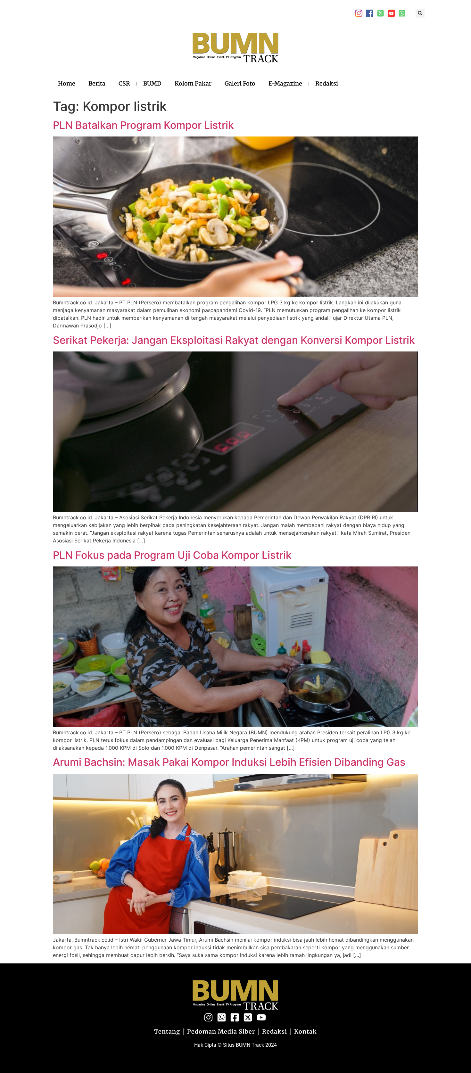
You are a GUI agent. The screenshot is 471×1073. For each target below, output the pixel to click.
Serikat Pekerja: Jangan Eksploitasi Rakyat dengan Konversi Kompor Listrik (234, 340)
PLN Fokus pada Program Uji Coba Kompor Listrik (172, 555)
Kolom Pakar (193, 83)
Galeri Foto (240, 83)
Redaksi (326, 83)
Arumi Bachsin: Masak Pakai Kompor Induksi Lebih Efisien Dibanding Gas (229, 762)
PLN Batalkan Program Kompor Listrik (143, 125)
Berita (96, 83)
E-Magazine (285, 83)
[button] (420, 13)
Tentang (167, 1031)
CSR (124, 83)
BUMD (152, 83)
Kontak (305, 1031)
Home (66, 83)
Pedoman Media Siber (221, 1031)
